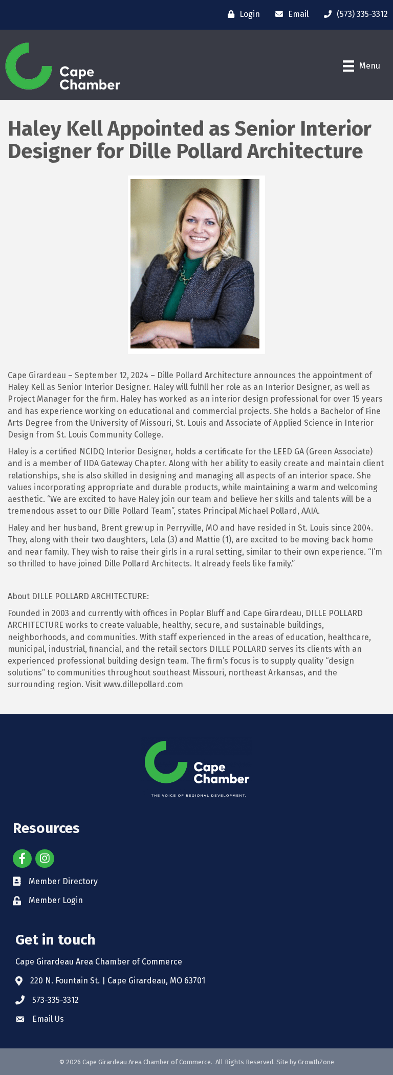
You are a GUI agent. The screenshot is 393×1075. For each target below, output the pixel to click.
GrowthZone (316, 1062)
